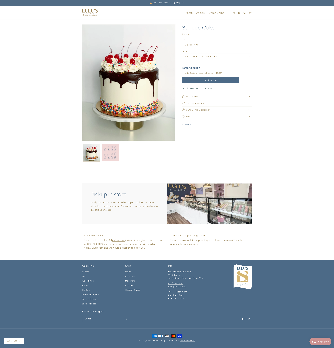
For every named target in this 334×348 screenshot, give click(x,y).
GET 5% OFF (12, 341)
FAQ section (118, 240)
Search (85, 271)
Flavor (184, 51)
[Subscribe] (126, 319)
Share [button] (188, 124)
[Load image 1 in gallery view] (91, 152)
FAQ (84, 276)
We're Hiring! (88, 281)
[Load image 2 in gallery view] (110, 152)
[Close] (20, 341)
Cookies (129, 285)
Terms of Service (90, 294)
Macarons (130, 281)
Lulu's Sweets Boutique (156, 341)
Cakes (128, 271)
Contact (86, 290)
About (85, 285)
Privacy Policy (89, 299)
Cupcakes (130, 276)
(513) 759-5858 (95, 244)
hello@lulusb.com (177, 286)
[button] (217, 13)
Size (184, 39)
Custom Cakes (132, 290)
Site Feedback (89, 304)
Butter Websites (187, 341)
